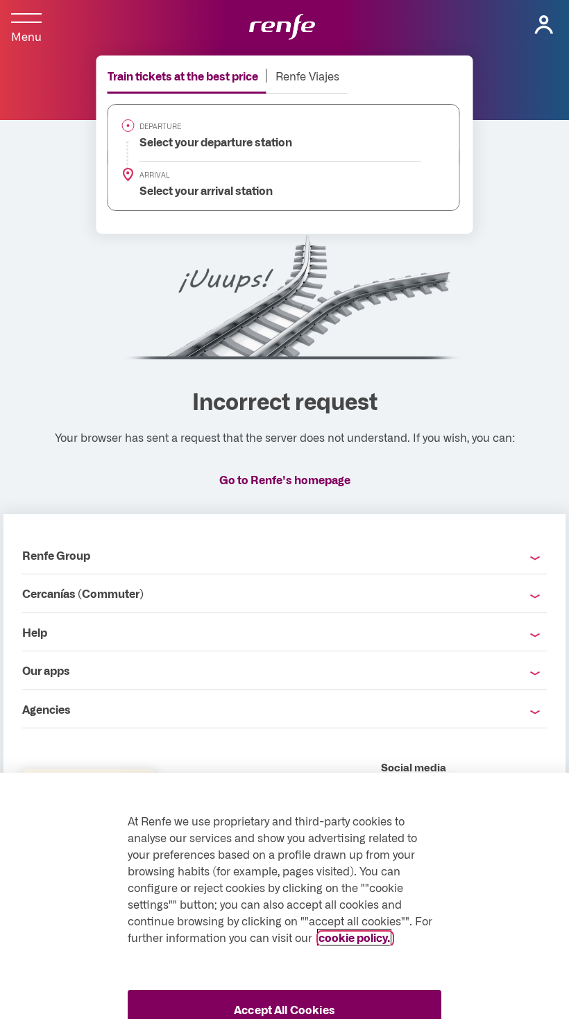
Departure (160, 126)
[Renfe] (282, 27)
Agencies (46, 709)
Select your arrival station (198, 190)
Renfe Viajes (307, 76)
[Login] (544, 25)
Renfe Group (56, 555)
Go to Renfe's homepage (284, 479)
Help (34, 632)
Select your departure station (207, 141)
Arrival (154, 175)
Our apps (46, 670)
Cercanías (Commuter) (83, 593)
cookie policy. (354, 937)
